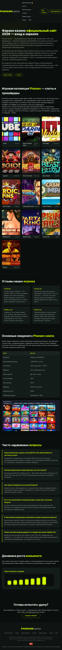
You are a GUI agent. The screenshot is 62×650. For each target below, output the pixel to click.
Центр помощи (26, 9)
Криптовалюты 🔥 (27, 2)
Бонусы (19, 74)
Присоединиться (55, 11)
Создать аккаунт (31, 615)
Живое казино (26, 16)
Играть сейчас (8, 74)
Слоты (24, 6)
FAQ (30, 20)
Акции (24, 20)
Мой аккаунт (44, 11)
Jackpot (24, 13)
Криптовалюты (9, 633)
